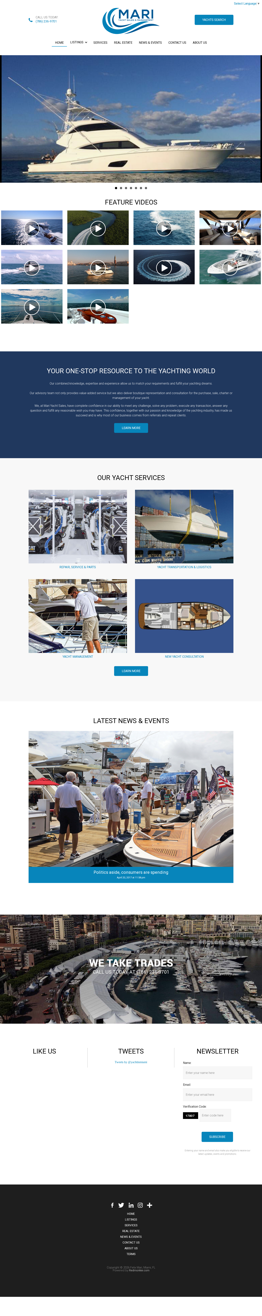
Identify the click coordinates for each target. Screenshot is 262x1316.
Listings (76, 42)
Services (100, 42)
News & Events (150, 42)
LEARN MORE (131, 428)
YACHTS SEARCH (214, 20)
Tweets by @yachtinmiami (131, 1062)
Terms (131, 1254)
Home (59, 42)
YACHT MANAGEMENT (78, 656)
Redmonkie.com (139, 1270)
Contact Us (177, 42)
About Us (200, 42)
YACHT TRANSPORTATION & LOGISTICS (184, 567)
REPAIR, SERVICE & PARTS (77, 567)
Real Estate (123, 42)
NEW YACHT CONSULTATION (184, 656)
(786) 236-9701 (46, 21)
